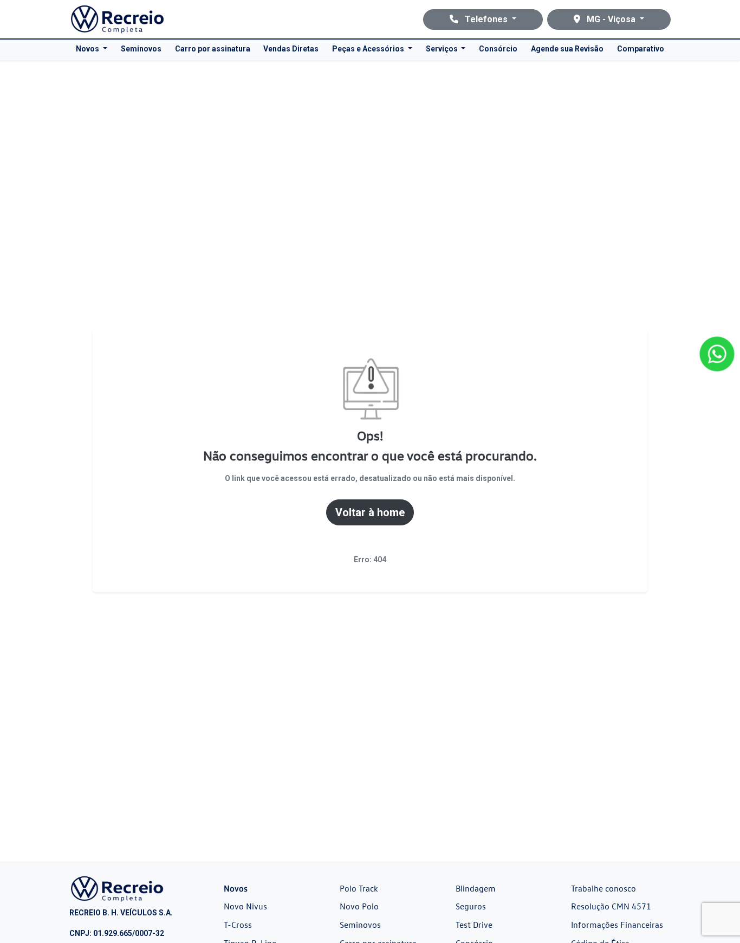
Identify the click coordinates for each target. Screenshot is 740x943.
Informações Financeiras (617, 924)
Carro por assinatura (212, 48)
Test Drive (474, 924)
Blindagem (476, 888)
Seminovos (141, 48)
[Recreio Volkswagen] (117, 19)
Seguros (471, 906)
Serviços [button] (442, 48)
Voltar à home (370, 512)
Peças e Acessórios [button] (369, 48)
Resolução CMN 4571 (611, 906)
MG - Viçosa (611, 19)
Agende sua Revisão (567, 48)
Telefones (486, 19)
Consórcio (498, 48)
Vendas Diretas (291, 48)
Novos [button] (88, 48)
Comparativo (640, 48)
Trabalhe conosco (603, 888)
